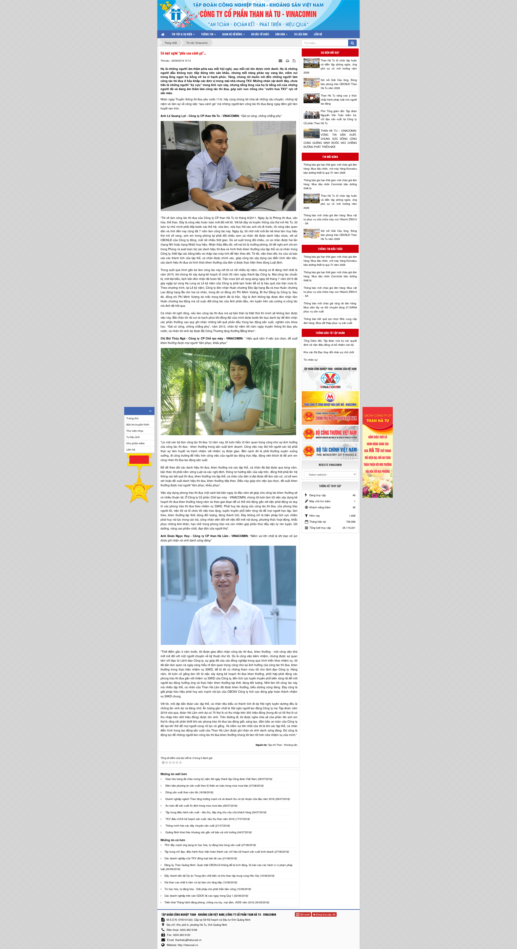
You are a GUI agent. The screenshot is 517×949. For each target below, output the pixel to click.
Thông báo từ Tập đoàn (330, 333)
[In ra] (288, 60)
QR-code (304, 914)
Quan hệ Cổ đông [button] (232, 34)
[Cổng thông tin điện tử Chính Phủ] (330, 416)
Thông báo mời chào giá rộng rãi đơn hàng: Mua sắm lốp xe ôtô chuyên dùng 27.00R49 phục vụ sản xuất (330, 307)
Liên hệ (130, 449)
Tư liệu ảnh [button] (301, 34)
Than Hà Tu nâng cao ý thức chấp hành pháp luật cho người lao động (339, 99)
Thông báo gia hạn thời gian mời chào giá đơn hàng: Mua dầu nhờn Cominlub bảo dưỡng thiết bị (330, 184)
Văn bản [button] (280, 34)
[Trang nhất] (163, 34)
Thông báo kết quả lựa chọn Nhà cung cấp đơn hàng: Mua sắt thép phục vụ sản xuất (330, 321)
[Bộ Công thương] (330, 433)
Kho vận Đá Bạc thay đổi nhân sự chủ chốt (329, 352)
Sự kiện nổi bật (330, 52)
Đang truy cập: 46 (325, 914)
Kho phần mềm (135, 443)
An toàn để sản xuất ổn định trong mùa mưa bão (193, 805)
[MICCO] (330, 399)
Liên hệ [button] (318, 34)
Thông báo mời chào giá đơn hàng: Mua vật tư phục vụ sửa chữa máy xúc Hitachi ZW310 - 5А (330, 219)
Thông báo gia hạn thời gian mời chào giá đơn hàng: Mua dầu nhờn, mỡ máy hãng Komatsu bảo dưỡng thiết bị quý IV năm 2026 (330, 168)
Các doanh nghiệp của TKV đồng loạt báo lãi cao (193, 858)
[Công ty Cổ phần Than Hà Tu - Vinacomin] (178, 14)
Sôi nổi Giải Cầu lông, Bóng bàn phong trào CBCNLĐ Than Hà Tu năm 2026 (339, 84)
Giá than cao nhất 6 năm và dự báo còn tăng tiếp (193, 882)
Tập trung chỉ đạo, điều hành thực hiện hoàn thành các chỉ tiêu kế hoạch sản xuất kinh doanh (219, 851)
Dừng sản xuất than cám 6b (181, 792)
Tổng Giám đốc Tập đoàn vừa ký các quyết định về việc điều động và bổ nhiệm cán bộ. (330, 343)
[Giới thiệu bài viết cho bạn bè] (281, 60)
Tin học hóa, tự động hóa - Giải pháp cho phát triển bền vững (200, 889)
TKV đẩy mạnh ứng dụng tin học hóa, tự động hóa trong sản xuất (202, 845)
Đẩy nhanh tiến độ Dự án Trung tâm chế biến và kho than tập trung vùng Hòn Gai (211, 876)
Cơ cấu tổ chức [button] (260, 34)
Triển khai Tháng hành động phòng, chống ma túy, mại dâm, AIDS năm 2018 (209, 902)
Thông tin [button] (207, 34)
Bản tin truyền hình (137, 424)
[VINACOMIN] (330, 377)
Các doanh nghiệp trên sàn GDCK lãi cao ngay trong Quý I (198, 896)
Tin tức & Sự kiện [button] (182, 34)
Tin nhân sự (310, 360)
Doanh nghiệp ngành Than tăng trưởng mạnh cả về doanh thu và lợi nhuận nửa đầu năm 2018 (219, 799)
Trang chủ (132, 418)
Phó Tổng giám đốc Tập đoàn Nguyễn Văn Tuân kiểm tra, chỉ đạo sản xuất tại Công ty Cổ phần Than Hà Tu (330, 117)
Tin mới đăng (330, 157)
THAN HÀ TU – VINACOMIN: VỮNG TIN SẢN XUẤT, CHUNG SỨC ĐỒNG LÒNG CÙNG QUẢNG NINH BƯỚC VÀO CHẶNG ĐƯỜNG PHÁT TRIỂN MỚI (330, 139)
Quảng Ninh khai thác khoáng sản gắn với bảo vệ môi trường (200, 832)
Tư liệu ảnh (133, 437)
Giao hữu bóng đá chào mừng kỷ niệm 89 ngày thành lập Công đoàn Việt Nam (211, 779)
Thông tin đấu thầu (330, 249)
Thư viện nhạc (134, 431)
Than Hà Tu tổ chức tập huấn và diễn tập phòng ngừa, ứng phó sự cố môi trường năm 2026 (330, 66)
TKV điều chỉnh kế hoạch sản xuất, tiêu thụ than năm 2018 (199, 819)
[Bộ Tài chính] (330, 451)
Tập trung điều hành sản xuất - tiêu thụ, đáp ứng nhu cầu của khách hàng (208, 812)
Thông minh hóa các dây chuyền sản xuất (189, 825)
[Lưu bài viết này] (294, 60)
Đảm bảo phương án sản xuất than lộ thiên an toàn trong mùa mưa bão (206, 785)
